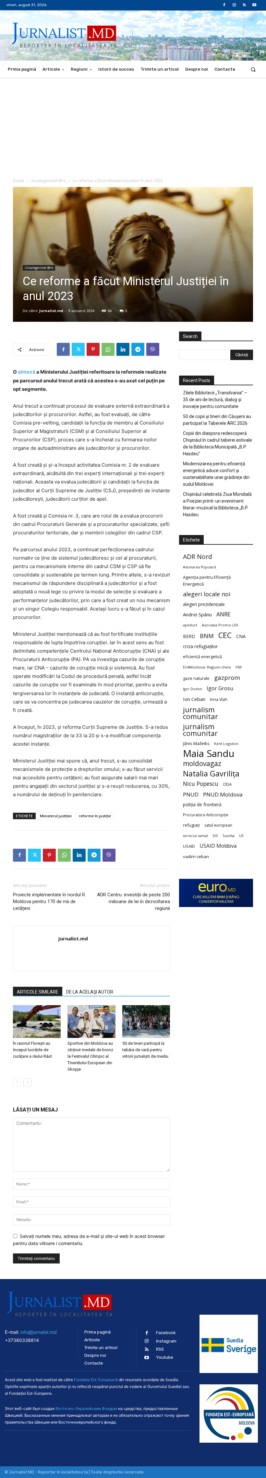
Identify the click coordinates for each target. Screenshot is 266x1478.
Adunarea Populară (199, 567)
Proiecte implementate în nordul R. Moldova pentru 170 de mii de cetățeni (49, 901)
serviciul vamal (195, 835)
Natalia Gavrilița (211, 773)
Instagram (166, 1341)
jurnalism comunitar (200, 713)
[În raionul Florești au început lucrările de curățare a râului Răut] (37, 1021)
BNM (207, 636)
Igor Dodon (192, 689)
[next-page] (27, 1082)
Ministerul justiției (56, 815)
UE (241, 835)
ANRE (223, 614)
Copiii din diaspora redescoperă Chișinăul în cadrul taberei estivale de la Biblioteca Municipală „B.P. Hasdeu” (217, 443)
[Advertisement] (133, 126)
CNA (241, 636)
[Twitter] (78, 349)
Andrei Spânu (197, 614)
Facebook (166, 1332)
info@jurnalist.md (38, 1332)
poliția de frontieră (202, 804)
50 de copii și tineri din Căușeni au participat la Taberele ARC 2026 (217, 420)
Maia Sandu (209, 753)
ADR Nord (197, 556)
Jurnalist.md (51, 310)
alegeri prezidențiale (204, 604)
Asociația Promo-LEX (220, 625)
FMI (239, 667)
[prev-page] (17, 1082)
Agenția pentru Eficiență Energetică (207, 580)
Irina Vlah (218, 699)
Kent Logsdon (226, 743)
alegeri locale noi (206, 594)
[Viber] (152, 349)
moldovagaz (202, 763)
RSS (160, 1349)
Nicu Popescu (200, 783)
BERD (189, 636)
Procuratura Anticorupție (205, 814)
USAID (189, 846)
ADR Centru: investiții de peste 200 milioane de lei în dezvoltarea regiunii (133, 901)
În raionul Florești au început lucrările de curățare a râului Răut (32, 1050)
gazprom (227, 677)
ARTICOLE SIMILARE (37, 992)
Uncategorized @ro (48, 180)
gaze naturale (196, 678)
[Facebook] (224, 5)
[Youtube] (254, 5)
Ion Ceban (194, 699)
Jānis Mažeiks (196, 743)
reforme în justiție (95, 815)
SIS (215, 835)
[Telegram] (137, 349)
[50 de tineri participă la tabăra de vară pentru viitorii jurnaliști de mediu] (146, 1021)
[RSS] (244, 5)
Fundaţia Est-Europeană (96, 1379)
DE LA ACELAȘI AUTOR (89, 992)
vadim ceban (196, 856)
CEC (225, 635)
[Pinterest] (93, 349)
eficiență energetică (202, 656)
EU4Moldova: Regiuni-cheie (207, 667)
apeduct (190, 625)
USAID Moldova (218, 846)
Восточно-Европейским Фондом (86, 1408)
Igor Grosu (220, 688)
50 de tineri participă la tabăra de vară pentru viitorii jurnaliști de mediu (145, 1050)
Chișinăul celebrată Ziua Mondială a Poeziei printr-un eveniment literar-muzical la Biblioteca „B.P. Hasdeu (217, 504)
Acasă (18, 180)
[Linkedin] (122, 349)
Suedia (229, 835)
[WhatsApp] (108, 349)
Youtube (164, 1357)
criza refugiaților (200, 646)
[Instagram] (234, 5)
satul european (218, 825)
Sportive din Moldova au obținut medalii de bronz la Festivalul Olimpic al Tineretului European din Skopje (90, 1056)
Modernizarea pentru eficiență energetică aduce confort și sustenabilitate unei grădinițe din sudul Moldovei (216, 474)
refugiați (191, 825)
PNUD (191, 794)
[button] (253, 69)
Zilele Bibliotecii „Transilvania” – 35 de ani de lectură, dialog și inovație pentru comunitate (215, 399)
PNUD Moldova (222, 794)
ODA (227, 784)
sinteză (26, 372)
